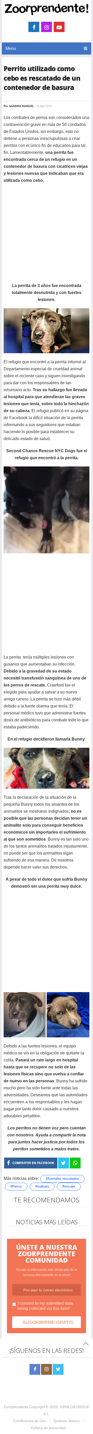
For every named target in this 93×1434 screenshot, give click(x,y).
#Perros (16, 1186)
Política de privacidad (48, 1428)
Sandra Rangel (21, 106)
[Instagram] (46, 1369)
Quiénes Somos (66, 1421)
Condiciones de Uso (29, 1421)
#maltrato (42, 1186)
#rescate (68, 1186)
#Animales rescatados (62, 1179)
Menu (11, 48)
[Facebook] (34, 1369)
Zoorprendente (16, 1407)
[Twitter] (58, 1369)
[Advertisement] (46, 235)
